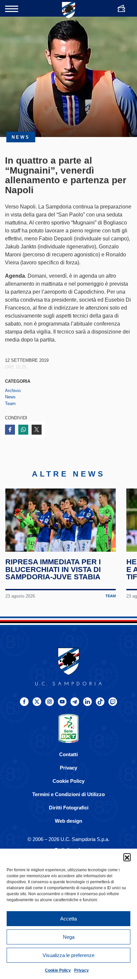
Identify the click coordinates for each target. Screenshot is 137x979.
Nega (68, 937)
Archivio (13, 390)
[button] (127, 857)
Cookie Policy (58, 970)
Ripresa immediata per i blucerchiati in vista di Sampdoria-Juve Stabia (53, 569)
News (10, 396)
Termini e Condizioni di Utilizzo (68, 794)
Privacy (81, 970)
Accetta (68, 918)
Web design (68, 821)
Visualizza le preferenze (68, 955)
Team (10, 403)
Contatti (68, 754)
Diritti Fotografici (68, 807)
